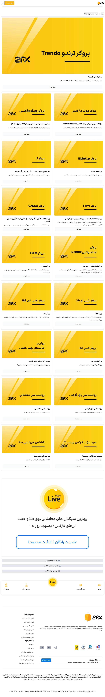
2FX (102, 14)
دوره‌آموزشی (81, 589)
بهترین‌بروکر (26, 589)
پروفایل (6, 589)
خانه (99, 589)
